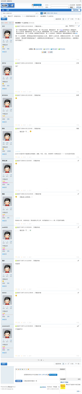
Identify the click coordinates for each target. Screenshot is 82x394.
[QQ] (43, 387)
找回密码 (78, 5)
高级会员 (5, 44)
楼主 (67, 26)
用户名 (46, 5)
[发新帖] (4, 19)
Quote (24, 369)
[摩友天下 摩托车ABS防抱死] (7, 7)
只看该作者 (38, 26)
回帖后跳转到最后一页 (30, 381)
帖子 (37, 13)
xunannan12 (6, 326)
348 (11, 174)
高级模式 (62, 369)
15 (3, 77)
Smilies (28, 369)
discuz (55, 13)
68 (7, 40)
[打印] (75, 22)
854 (11, 77)
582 (11, 274)
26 (3, 40)
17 (7, 174)
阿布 (3, 128)
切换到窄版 (80, 1)
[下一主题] (79, 22)
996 (11, 40)
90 (7, 77)
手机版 (55, 387)
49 (7, 274)
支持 (24, 91)
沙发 (77, 63)
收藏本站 (9, 1)
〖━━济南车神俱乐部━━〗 (30, 16)
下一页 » (41, 360)
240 (11, 208)
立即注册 (78, 7)
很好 (3, 260)
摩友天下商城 (64, 382)
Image (20, 369)
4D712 (4, 63)
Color (18, 369)
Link (22, 369)
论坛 (3, 10)
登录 (39, 374)
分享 (8, 10)
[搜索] (41, 13)
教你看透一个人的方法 (47, 16)
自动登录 (72, 5)
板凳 (77, 95)
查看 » (78, 391)
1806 (7, 142)
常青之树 (4, 160)
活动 (48, 13)
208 (11, 109)
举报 (77, 59)
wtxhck (4, 292)
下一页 (77, 19)
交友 (51, 13)
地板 (77, 128)
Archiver (49, 387)
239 (11, 307)
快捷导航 (75, 10)
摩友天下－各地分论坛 (14, 16)
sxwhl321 (5, 227)
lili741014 (5, 95)
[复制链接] (31, 22)
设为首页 (3, 1)
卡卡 (3, 26)
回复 (18, 59)
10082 (9, 151)
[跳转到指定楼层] (79, 26)
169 (3, 142)
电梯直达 (71, 26)
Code (26, 369)
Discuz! (10, 387)
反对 (30, 91)
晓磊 (3, 194)
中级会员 (5, 113)
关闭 (79, 379)
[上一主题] (77, 22)
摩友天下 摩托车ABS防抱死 (1, 16)
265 (11, 340)
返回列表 (58, 19)
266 (11, 241)
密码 (46, 7)
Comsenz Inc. (10, 389)
